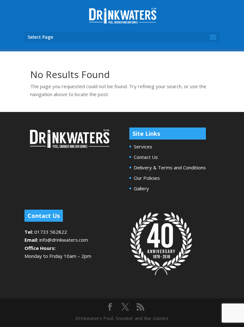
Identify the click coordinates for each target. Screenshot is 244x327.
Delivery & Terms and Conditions (170, 167)
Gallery (141, 188)
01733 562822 (50, 232)
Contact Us (146, 157)
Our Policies (147, 178)
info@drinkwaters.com (63, 240)
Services (143, 146)
